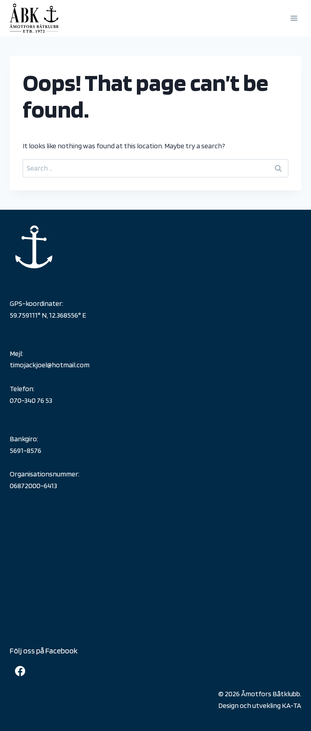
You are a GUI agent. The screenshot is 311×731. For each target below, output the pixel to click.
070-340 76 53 (31, 400)
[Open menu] (293, 18)
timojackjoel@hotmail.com (49, 364)
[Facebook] (20, 671)
